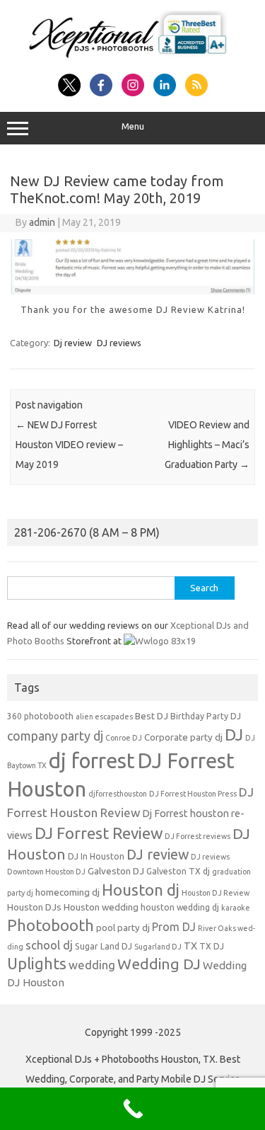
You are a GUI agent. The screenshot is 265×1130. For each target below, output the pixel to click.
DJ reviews (119, 343)
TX (190, 946)
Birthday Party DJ (205, 716)
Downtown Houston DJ (46, 871)
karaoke (235, 907)
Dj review (73, 343)
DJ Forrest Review (99, 833)
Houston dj (140, 889)
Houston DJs (34, 907)
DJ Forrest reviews (197, 836)
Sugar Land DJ (103, 946)
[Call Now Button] (132, 1109)
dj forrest (92, 760)
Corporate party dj (183, 737)
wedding (92, 964)
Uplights (36, 963)
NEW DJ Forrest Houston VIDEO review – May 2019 (69, 444)
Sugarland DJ (158, 946)
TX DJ (211, 946)
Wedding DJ (159, 963)
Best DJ (151, 716)
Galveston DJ (116, 871)
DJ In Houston (96, 856)
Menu (133, 126)
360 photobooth (40, 716)
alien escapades (104, 716)
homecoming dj (67, 892)
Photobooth (50, 925)
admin (42, 222)
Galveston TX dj (178, 871)
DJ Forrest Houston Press (193, 793)
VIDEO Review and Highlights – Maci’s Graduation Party (207, 444)
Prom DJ (174, 926)
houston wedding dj (180, 907)
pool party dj (123, 928)
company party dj (55, 736)
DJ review (157, 854)
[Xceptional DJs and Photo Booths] (132, 58)
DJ (234, 734)
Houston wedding (101, 907)
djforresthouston (117, 793)
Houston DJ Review (215, 893)
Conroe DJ (123, 738)
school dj (49, 945)
